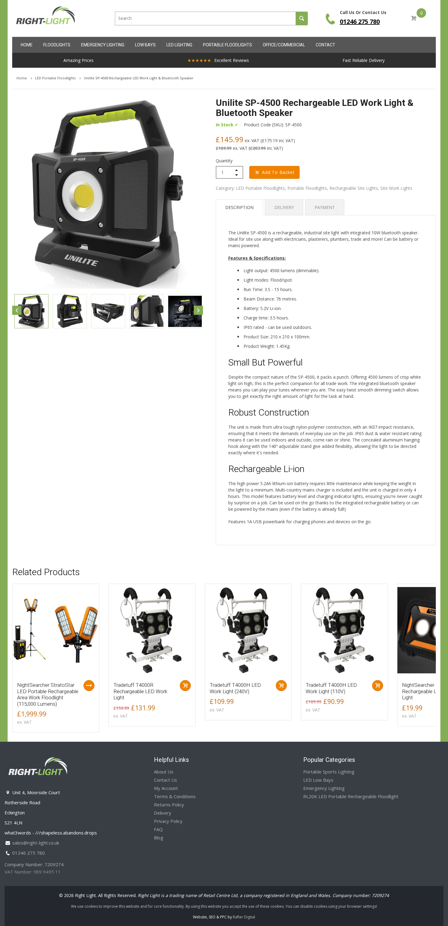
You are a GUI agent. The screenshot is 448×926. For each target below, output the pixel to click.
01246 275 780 (360, 21)
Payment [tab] (325, 207)
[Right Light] (45, 18)
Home (22, 78)
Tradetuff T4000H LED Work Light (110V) (331, 688)
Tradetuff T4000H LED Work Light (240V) (235, 688)
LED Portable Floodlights (55, 78)
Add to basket (278, 172)
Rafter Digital (244, 917)
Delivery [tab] (284, 207)
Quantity (224, 161)
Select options (89, 685)
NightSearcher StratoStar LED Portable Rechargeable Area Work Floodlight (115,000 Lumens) (47, 694)
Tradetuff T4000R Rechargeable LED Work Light (140, 691)
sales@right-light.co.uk (35, 843)
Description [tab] (239, 207)
